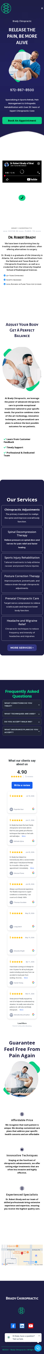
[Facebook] (13, 1325)
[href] (22, 1255)
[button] (42, 8)
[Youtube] (30, 1325)
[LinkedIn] (22, 1325)
